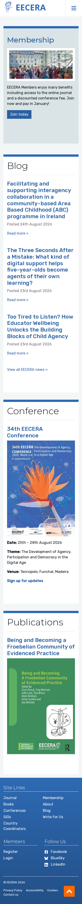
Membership (53, 798)
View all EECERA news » (27, 369)
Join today (19, 114)
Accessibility (35, 890)
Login (8, 858)
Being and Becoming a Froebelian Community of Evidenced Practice (40, 646)
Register (10, 852)
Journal (10, 798)
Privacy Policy (12, 890)
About (48, 804)
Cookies (52, 890)
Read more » (17, 233)
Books (8, 804)
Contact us (10, 894)
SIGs (7, 817)
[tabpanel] (41, 86)
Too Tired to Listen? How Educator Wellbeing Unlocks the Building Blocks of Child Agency (40, 326)
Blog (47, 810)
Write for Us (53, 817)
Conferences (14, 810)
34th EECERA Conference (25, 432)
